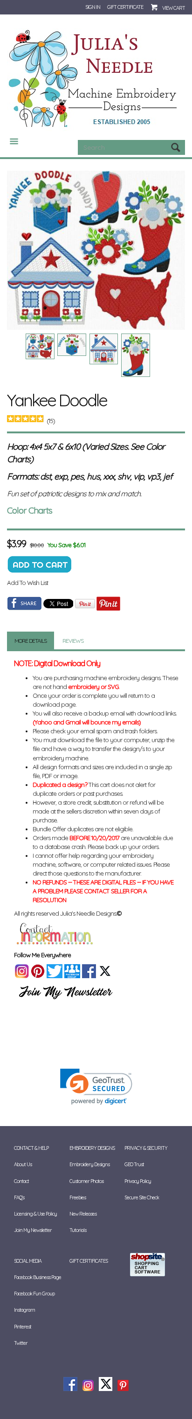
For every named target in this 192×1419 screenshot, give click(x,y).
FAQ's (19, 1197)
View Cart (173, 8)
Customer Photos (86, 1181)
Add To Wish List (27, 582)
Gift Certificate (125, 7)
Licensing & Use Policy (35, 1213)
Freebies (77, 1197)
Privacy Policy (137, 1181)
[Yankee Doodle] (96, 250)
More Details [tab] (30, 640)
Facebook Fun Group (34, 1293)
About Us (23, 1164)
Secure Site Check (141, 1197)
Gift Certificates (88, 1261)
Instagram (24, 1310)
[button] (96, 1087)
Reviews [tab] (72, 640)
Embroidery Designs (89, 1164)
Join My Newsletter (33, 1230)
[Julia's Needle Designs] (94, 79)
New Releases (82, 1213)
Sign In (92, 7)
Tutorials (77, 1230)
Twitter (20, 1343)
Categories (10, 141)
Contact (21, 1181)
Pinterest (22, 1326)
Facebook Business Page (37, 1277)
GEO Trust (134, 1164)
